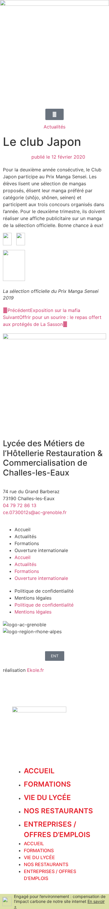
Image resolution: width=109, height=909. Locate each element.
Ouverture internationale (41, 550)
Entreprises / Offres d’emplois (57, 829)
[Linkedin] (42, 642)
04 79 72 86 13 (19, 505)
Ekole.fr (35, 670)
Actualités (54, 127)
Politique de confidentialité (44, 591)
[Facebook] (10, 642)
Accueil (23, 529)
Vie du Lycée (47, 797)
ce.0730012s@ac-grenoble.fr (35, 512)
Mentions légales (33, 598)
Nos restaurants (58, 811)
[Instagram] (26, 642)
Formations (27, 543)
